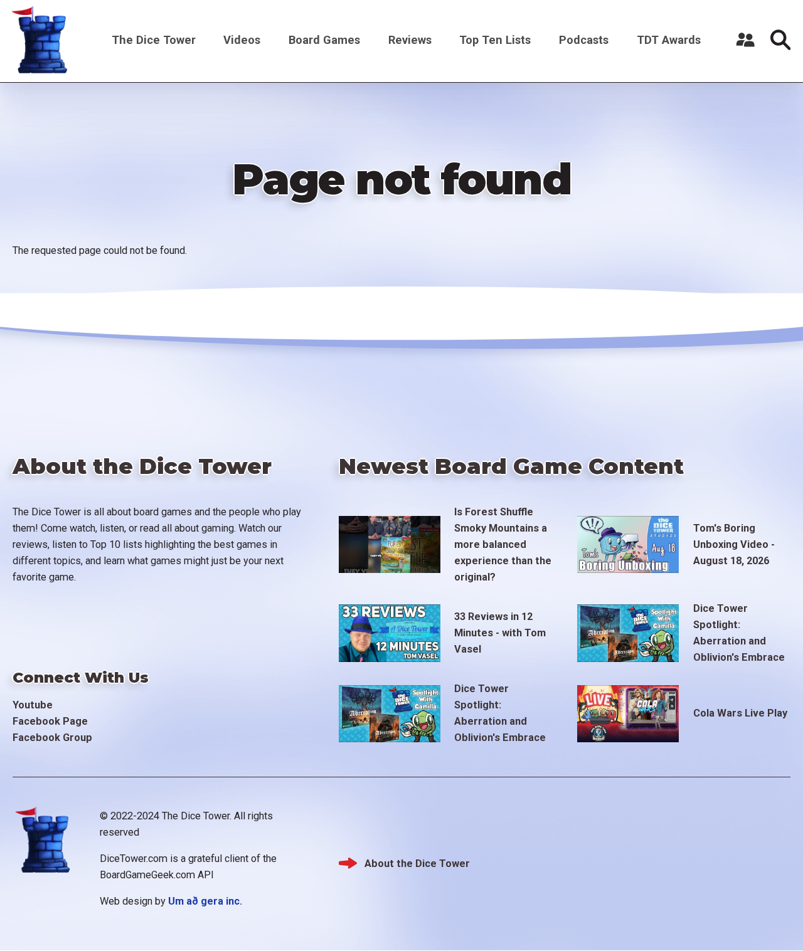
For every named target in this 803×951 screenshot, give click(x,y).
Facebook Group (52, 737)
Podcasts (584, 39)
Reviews (410, 39)
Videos (241, 39)
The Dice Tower (154, 39)
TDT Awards (669, 39)
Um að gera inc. (205, 901)
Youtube (33, 705)
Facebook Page (50, 721)
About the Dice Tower (417, 864)
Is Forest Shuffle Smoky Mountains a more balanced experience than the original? (502, 544)
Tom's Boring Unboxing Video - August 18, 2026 (734, 544)
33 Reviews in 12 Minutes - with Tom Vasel (500, 633)
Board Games (324, 39)
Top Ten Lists (495, 39)
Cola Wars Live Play (740, 713)
